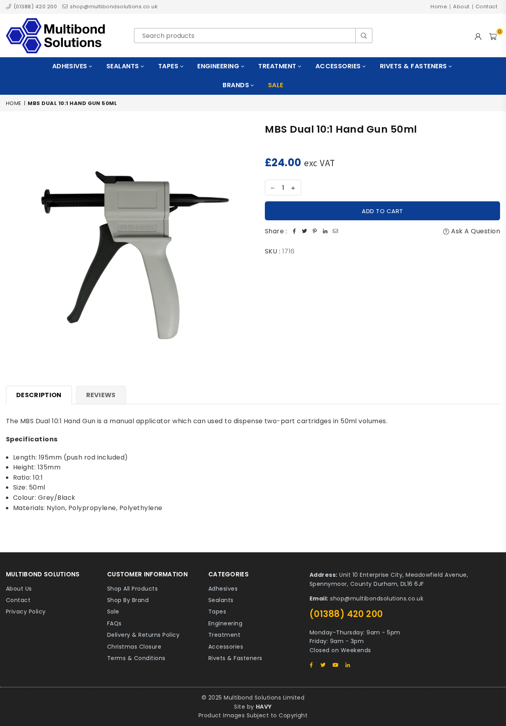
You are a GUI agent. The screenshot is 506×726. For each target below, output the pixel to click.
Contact (486, 6)
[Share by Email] (335, 231)
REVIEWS (101, 395)
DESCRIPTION (39, 395)
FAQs (114, 623)
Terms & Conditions (136, 658)
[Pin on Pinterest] (315, 231)
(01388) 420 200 (34, 6)
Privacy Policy (26, 611)
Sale (113, 611)
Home (438, 6)
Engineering (219, 66)
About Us (19, 589)
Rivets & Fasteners (414, 66)
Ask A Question (474, 231)
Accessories (339, 66)
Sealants (123, 66)
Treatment (278, 66)
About (461, 6)
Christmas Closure (134, 647)
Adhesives (70, 66)
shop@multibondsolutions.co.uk (113, 6)
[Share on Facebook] (294, 231)
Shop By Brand (128, 600)
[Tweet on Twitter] (304, 231)
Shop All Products (132, 589)
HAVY (264, 707)
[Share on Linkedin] (325, 231)
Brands (237, 85)
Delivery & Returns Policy (143, 635)
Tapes (169, 66)
